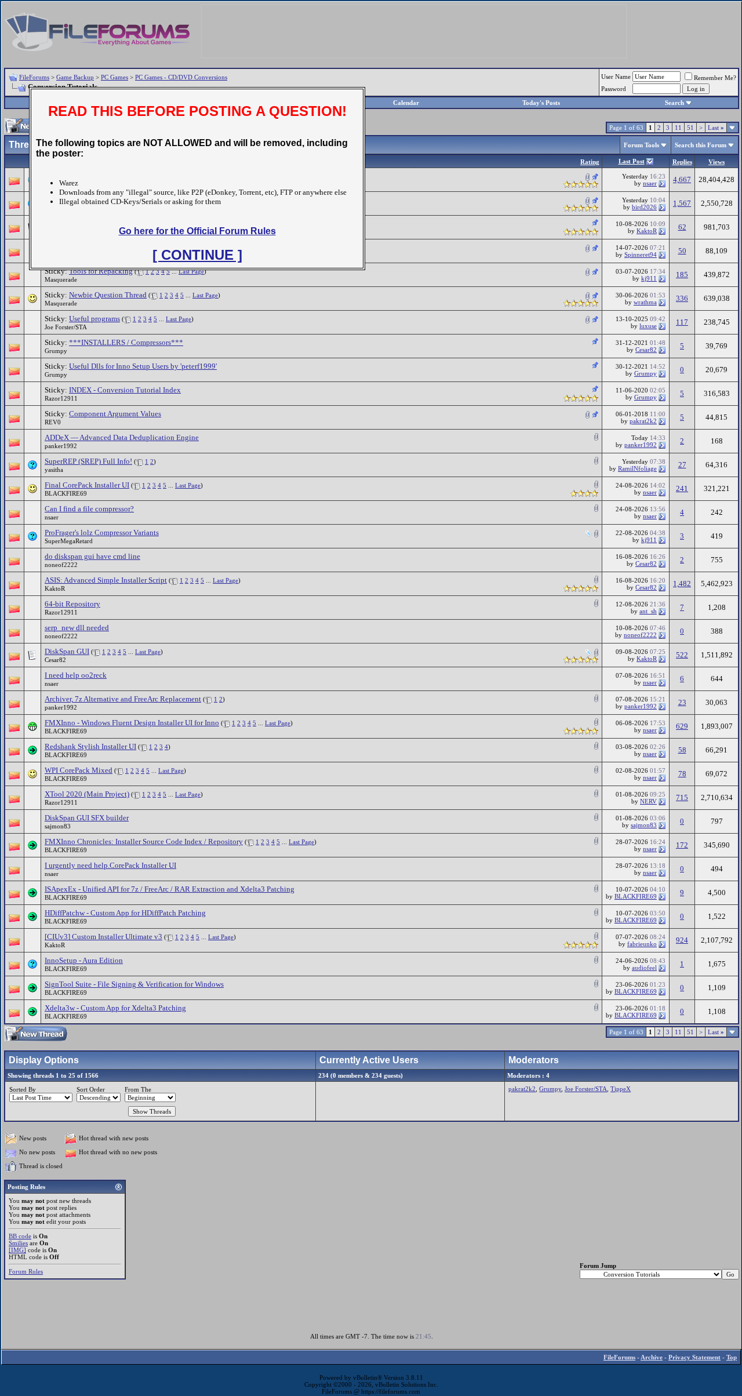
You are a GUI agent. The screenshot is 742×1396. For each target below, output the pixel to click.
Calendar (406, 102)
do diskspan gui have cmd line (92, 556)
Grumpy (56, 350)
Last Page (191, 271)
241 (682, 488)
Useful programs (94, 318)
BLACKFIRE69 (66, 493)
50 (682, 250)
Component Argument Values (115, 413)
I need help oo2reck (76, 675)
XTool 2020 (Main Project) (87, 794)
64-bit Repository (72, 603)
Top (731, 1357)
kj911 (649, 278)
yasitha (54, 469)
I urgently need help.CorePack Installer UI (110, 865)
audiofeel (644, 967)
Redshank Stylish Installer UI (90, 746)
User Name (616, 76)
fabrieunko (642, 943)
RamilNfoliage (637, 468)
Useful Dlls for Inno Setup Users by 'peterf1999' (143, 366)
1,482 (682, 583)
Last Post (632, 161)
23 (682, 702)
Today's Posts (541, 102)
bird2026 (644, 206)
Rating (589, 161)
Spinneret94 (640, 254)
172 (682, 845)
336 (682, 298)
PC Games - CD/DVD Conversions (181, 77)
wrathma (645, 302)
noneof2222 (61, 564)
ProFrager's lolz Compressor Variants (102, 532)
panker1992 (61, 445)
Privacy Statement (694, 1357)
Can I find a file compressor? (89, 508)
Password (613, 88)
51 (690, 127)
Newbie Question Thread (108, 294)
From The (138, 1089)
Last (716, 127)
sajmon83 (58, 826)
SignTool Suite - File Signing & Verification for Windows (134, 984)
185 (682, 274)
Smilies (18, 1242)
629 (682, 726)
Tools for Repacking (101, 271)
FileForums (34, 77)
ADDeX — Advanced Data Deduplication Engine (122, 437)
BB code (20, 1236)
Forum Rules (26, 1271)
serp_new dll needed (77, 627)
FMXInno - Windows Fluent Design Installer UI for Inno (132, 722)
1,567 (682, 203)
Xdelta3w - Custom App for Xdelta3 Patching (115, 1008)
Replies (682, 161)
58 (682, 750)
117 (682, 322)
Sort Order (91, 1089)
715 (682, 797)
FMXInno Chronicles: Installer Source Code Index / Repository (144, 841)
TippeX (620, 1088)
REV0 (53, 422)
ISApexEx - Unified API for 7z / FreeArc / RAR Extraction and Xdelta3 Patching (169, 889)
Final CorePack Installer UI (87, 485)
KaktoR (646, 230)
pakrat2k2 (643, 420)
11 (678, 127)
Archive (652, 1357)
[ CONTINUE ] (197, 255)
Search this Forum (700, 144)
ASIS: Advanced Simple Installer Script (106, 580)
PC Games (114, 77)
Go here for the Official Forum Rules (197, 231)
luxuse (648, 325)
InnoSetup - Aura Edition (84, 960)
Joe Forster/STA (66, 326)
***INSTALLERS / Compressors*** (126, 342)
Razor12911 (61, 398)
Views (716, 161)
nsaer (650, 183)
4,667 (682, 179)
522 (682, 654)
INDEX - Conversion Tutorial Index (125, 390)
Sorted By (22, 1089)
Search (674, 102)
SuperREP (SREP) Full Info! (88, 461)
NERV (648, 801)
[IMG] (17, 1249)
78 (682, 773)
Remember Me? (715, 77)
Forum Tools (641, 144)
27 (682, 464)
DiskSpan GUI (67, 651)
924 (682, 940)
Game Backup (75, 77)
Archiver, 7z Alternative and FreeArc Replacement (123, 699)
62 (682, 227)
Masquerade (61, 279)
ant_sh (648, 611)
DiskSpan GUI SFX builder (87, 817)
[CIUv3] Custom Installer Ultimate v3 (103, 936)
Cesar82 (646, 349)
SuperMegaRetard (69, 540)
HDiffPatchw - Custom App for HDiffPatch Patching (125, 912)
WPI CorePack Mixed (78, 770)
